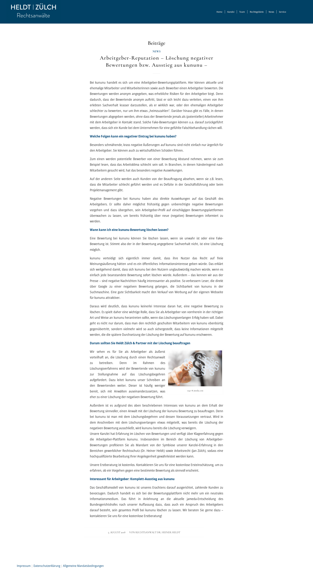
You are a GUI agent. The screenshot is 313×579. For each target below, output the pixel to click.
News (157, 51)
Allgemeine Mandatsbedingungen (83, 566)
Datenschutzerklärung (47, 566)
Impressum (24, 566)
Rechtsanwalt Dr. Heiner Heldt (157, 532)
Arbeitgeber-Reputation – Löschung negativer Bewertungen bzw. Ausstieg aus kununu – (156, 61)
